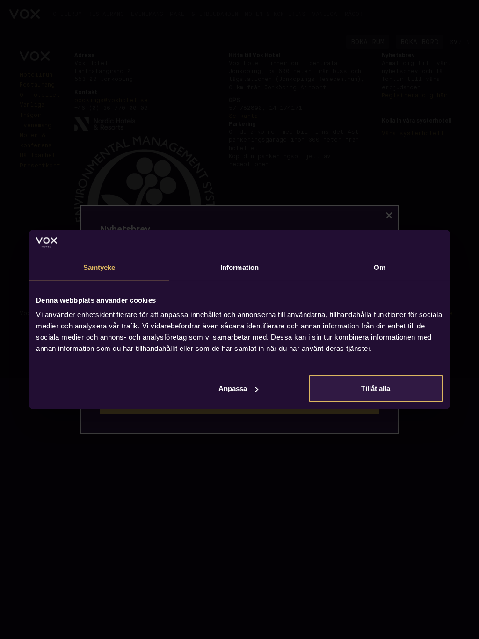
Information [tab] (239, 267)
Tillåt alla (375, 388)
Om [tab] (379, 267)
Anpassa (232, 388)
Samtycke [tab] (99, 267)
